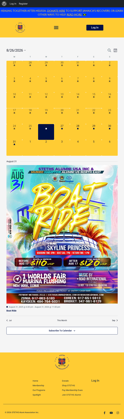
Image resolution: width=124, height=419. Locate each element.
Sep (113, 320)
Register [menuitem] (23, 3)
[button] (56, 27)
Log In (95, 380)
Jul (10, 320)
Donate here (56, 10)
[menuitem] (4, 3)
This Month (62, 320)
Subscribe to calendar (60, 330)
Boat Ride (11, 310)
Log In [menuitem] (13, 3)
